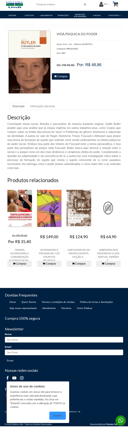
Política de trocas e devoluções (96, 302)
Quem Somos (29, 302)
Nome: (8, 334)
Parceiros (66, 308)
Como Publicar (84, 308)
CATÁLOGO (29, 15)
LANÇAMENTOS (46, 15)
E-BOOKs (97, 15)
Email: (8, 347)
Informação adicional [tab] (42, 106)
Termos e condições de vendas (58, 302)
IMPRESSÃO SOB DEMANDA (80, 15)
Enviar (10, 360)
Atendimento (49, 308)
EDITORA (12, 15)
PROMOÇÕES (63, 15)
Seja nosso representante (23, 308)
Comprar (62, 76)
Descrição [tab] (18, 106)
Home (13, 302)
